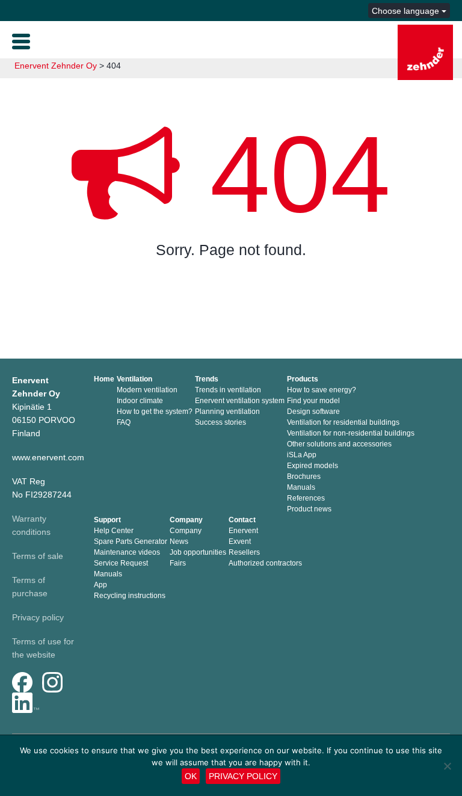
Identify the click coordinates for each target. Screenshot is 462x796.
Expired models (312, 465)
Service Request (121, 563)
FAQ (124, 422)
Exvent (240, 541)
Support (107, 520)
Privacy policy (38, 617)
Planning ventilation (227, 411)
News (179, 541)
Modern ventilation (147, 390)
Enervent (243, 530)
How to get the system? (154, 411)
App (100, 585)
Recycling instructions (129, 595)
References (306, 498)
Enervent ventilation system (240, 400)
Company (186, 520)
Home (104, 379)
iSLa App (301, 455)
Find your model (313, 400)
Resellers (244, 552)
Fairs (178, 563)
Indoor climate (140, 400)
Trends (206, 379)
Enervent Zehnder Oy (55, 65)
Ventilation (134, 379)
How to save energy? (321, 390)
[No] (447, 766)
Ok (191, 776)
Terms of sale (37, 556)
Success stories (220, 422)
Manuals (301, 487)
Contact (242, 520)
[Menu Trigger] (21, 40)
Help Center (114, 530)
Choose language (407, 11)
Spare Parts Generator (130, 541)
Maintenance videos (127, 552)
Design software (313, 411)
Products (302, 379)
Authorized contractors (265, 563)
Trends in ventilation (228, 390)
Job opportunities (198, 552)
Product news (309, 509)
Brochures (304, 476)
